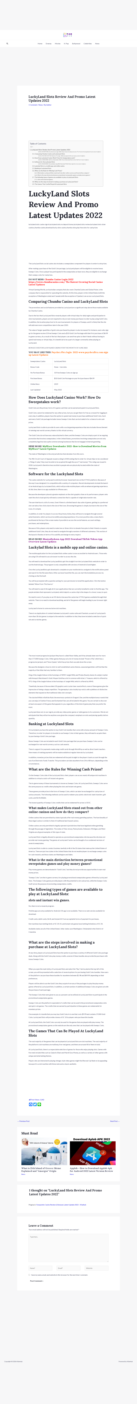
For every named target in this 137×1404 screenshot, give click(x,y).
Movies (57, 43)
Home (40, 43)
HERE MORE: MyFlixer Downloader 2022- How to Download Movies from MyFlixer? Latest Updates (65, 159)
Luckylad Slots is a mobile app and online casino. (50, 166)
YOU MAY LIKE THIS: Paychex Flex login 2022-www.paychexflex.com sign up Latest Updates (63, 155)
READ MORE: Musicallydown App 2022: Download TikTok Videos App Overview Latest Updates (64, 164)
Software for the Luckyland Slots (45, 162)
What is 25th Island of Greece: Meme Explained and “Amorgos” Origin (41, 1169)
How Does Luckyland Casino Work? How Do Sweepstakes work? (55, 158)
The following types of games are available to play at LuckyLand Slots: (56, 177)
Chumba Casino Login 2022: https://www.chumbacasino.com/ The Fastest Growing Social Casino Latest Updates (66, 282)
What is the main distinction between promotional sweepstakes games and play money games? (63, 175)
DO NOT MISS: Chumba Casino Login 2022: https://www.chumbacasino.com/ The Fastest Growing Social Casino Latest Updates (71, 151)
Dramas (48, 43)
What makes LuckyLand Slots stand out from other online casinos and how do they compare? (63, 173)
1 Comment (33, 105)
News (97, 43)
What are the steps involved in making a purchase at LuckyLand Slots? (56, 182)
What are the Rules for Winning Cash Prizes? (48, 171)
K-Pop (66, 43)
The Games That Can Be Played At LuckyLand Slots (51, 184)
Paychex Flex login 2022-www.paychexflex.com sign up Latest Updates (68, 353)
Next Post (115, 1121)
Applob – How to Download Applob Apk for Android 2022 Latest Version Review (91, 1169)
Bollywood (76, 43)
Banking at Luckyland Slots (43, 168)
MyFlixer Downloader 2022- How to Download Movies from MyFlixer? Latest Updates (67, 447)
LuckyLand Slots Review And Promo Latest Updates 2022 (50, 150)
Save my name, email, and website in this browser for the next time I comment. (59, 1275)
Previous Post (23, 1121)
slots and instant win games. (45, 179)
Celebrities (88, 43)
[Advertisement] (64, 15)
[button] (7, 43)
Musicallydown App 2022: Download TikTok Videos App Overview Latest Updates (65, 540)
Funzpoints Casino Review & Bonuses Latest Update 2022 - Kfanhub (61, 1205)
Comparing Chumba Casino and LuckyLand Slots (50, 154)
